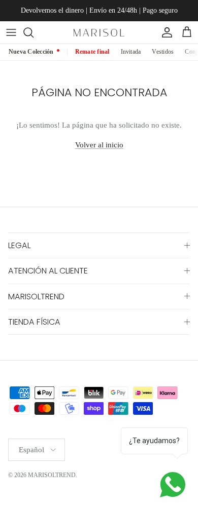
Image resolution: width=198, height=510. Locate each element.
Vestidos (163, 51)
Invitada (131, 51)
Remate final (92, 51)
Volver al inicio (99, 145)
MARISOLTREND (52, 475)
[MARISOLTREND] (99, 32)
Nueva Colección (31, 51)
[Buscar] (33, 32)
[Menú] (11, 32)
